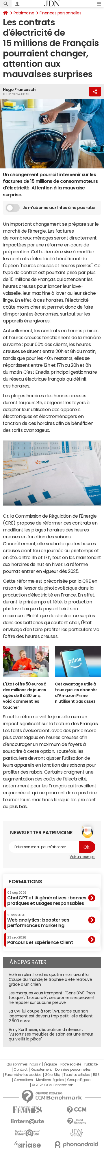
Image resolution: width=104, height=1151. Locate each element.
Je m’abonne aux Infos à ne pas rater (59, 208)
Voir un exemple (82, 856)
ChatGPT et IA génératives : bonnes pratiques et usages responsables (46, 898)
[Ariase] (27, 1144)
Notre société (70, 1064)
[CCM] (76, 1110)
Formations (25, 881)
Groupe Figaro (78, 1080)
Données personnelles (73, 1069)
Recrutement (41, 1069)
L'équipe (50, 1064)
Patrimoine (24, 13)
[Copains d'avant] (27, 1133)
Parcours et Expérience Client (40, 940)
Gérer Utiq (52, 1074)
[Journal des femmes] (27, 1110)
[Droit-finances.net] (76, 1121)
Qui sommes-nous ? (23, 1064)
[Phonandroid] (76, 1144)
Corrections (23, 1080)
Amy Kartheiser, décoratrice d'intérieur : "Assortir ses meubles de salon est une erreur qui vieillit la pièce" (51, 1034)
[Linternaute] (27, 1121)
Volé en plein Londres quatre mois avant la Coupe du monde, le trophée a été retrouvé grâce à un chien (50, 979)
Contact (20, 1069)
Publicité (91, 1064)
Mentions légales (50, 1080)
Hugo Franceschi (19, 90)
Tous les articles (77, 1074)
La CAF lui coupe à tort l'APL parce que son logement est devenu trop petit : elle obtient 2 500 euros (50, 1016)
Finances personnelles (60, 13)
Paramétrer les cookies (23, 1074)
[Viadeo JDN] (76, 1133)
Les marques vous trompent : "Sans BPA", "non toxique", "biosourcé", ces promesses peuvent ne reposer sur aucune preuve (52, 998)
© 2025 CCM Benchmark (52, 1085)
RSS (96, 1074)
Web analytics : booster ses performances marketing (38, 920)
